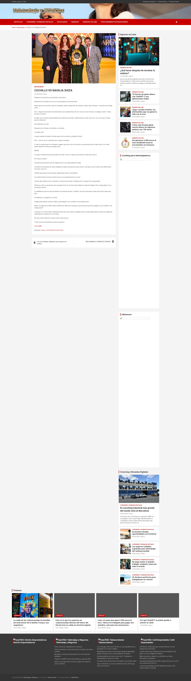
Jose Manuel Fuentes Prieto (54, 230)
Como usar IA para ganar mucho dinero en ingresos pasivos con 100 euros (143, 127)
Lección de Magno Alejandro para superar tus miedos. (52, 243)
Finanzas (75, 22)
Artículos (18, 22)
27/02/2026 (136, 569)
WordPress (75, 677)
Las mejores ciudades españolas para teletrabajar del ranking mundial (144, 548)
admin (45, 94)
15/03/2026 (124, 76)
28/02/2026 (136, 553)
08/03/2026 (136, 132)
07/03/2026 (136, 147)
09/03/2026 (136, 117)
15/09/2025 (143, 625)
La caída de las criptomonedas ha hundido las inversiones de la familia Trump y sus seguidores (31, 622)
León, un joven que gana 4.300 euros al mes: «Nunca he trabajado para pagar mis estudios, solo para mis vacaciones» (116, 622)
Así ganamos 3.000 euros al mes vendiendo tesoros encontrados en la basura (144, 142)
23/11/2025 (59, 628)
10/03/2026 (136, 101)
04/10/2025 (101, 628)
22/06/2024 (38, 94)
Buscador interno (174, 1)
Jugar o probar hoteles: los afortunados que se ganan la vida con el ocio (144, 112)
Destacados (62, 22)
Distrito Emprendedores (24, 642)
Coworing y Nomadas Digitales (134, 472)
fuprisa (43, 230)
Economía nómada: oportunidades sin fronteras (144, 533)
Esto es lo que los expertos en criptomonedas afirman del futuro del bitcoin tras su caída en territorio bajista (73, 622)
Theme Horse (51, 677)
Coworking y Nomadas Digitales (39, 22)
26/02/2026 (136, 582)
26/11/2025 (17, 628)
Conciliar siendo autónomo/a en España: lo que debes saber (116, 661)
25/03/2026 (124, 513)
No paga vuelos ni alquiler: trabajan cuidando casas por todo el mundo (144, 564)
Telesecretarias (162, 1)
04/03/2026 (136, 536)
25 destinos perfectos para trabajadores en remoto (144, 578)
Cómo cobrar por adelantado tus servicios (68, 647)
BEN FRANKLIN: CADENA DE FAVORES (98, 242)
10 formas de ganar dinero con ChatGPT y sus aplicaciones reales (143, 96)
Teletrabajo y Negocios (149, 1)
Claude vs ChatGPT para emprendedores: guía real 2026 (73, 659)
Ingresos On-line (90, 22)
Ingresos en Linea (128, 34)
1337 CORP (38, 226)
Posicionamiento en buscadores (114, 22)
